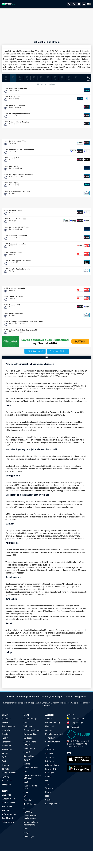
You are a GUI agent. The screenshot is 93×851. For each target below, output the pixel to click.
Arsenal (48, 718)
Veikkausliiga (29, 748)
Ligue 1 (26, 752)
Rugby (5, 738)
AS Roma (49, 749)
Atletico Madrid (52, 765)
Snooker (5, 765)
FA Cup (26, 722)
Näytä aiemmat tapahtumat (47, 84)
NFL (25, 796)
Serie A (26, 760)
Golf (4, 757)
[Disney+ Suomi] (86, 193)
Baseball (5, 734)
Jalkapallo (6, 718)
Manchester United (54, 734)
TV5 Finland (7, 818)
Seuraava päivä (57, 351)
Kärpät (48, 792)
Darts (4, 761)
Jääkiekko (6, 722)
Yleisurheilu (7, 749)
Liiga (25, 792)
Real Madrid (50, 769)
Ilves (47, 780)
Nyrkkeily (27, 811)
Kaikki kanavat (8, 822)
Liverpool (49, 726)
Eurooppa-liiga (30, 734)
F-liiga (26, 832)
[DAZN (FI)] (86, 262)
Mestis (26, 782)
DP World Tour (30, 804)
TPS (47, 784)
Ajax (47, 745)
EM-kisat (27, 738)
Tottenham (50, 738)
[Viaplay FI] (86, 107)
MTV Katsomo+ (9, 814)
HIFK (47, 796)
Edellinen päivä (36, 351)
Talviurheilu (7, 780)
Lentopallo (7, 742)
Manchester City (52, 722)
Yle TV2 (5, 810)
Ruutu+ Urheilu (8, 802)
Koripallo (6, 730)
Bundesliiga (28, 756)
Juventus (49, 757)
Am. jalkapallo (8, 726)
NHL (25, 771)
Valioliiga (27, 726)
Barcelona (49, 772)
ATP (25, 808)
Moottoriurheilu (9, 772)
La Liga (26, 764)
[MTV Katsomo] (86, 245)
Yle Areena (7, 806)
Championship (30, 718)
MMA (25, 828)
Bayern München (52, 742)
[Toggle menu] (84, 4)
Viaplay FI (6, 795)
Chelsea (49, 730)
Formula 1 (27, 800)
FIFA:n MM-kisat (30, 767)
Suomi (48, 776)
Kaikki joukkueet (52, 803)
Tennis (5, 753)
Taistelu (5, 769)
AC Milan (49, 753)
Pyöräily (5, 776)
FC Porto (49, 761)
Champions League (32, 730)
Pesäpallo (6, 784)
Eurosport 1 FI (8, 799)
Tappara (49, 788)
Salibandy (6, 745)
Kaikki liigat (28, 836)
